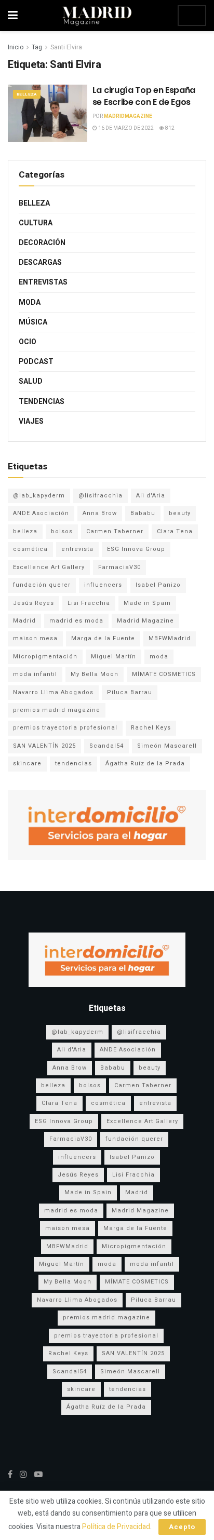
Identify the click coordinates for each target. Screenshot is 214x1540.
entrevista (77, 549)
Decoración (42, 242)
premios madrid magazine (56, 710)
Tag (37, 47)
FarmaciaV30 (119, 567)
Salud (31, 381)
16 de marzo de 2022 (125, 128)
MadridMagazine (128, 116)
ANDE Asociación (41, 513)
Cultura (35, 223)
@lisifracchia (100, 495)
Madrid (24, 620)
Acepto (182, 1527)
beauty (180, 513)
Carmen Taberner (114, 531)
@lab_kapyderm (39, 495)
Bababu (142, 513)
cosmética (30, 549)
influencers (103, 584)
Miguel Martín (113, 656)
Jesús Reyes (33, 603)
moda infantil (35, 674)
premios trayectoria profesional (65, 727)
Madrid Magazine (145, 620)
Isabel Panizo (158, 584)
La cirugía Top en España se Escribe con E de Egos (143, 95)
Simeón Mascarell (167, 745)
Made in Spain (147, 603)
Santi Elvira (66, 47)
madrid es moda (76, 620)
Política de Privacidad (116, 1526)
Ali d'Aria (150, 495)
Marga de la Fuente (103, 638)
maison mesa (35, 638)
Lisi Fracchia (89, 603)
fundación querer (42, 584)
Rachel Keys (151, 727)
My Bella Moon (94, 674)
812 (169, 128)
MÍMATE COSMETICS (164, 674)
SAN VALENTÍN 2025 (44, 745)
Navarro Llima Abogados (53, 692)
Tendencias (41, 401)
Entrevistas (43, 282)
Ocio (27, 341)
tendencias (73, 763)
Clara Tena (175, 531)
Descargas (40, 262)
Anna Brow (100, 513)
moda (159, 656)
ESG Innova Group (136, 549)
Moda (30, 302)
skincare (27, 763)
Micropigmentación (45, 656)
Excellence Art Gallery (49, 567)
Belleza (27, 94)
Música (33, 322)
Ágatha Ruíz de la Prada (145, 763)
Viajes (31, 421)
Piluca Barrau (129, 692)
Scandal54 (106, 745)
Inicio (15, 47)
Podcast (36, 361)
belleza (25, 531)
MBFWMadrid (170, 638)
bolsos (62, 531)
